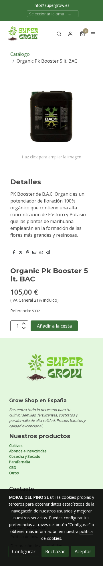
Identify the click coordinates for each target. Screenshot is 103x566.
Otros (14, 472)
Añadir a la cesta (54, 326)
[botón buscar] (59, 33)
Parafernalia (19, 461)
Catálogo (20, 54)
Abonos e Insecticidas (28, 450)
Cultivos (16, 445)
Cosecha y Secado (24, 456)
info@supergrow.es (52, 5)
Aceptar (83, 551)
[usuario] (70, 33)
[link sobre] (51, 371)
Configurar (23, 551)
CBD (12, 467)
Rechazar (55, 551)
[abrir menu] (93, 33)
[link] (23, 33)
